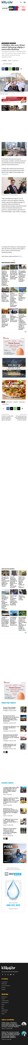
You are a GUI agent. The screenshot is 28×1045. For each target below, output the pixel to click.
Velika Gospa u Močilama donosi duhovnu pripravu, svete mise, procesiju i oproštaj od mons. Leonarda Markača (11, 1024)
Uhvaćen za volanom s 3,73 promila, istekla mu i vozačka (11, 728)
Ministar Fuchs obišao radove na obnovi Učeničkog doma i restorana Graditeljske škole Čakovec (10, 831)
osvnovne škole (5, 404)
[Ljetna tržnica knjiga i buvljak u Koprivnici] (23, 710)
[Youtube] (11, 975)
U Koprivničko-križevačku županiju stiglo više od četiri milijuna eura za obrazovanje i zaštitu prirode (11, 790)
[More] (21, 68)
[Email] (13, 68)
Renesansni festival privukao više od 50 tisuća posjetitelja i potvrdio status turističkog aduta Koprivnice (11, 718)
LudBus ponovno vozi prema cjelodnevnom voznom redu (9, 746)
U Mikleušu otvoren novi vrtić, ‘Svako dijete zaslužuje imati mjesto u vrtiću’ (10, 821)
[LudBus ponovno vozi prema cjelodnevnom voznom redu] (23, 746)
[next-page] (7, 752)
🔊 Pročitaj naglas (7, 63)
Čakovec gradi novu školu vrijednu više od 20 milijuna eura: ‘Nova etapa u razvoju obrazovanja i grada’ (11, 800)
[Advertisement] (14, 27)
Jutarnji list (5, 174)
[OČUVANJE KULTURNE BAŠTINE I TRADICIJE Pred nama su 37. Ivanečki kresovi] (23, 737)
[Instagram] (8, 975)
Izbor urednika (8, 1019)
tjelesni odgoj (22, 402)
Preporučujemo (5, 43)
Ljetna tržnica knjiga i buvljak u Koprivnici (9, 708)
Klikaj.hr (5, 60)
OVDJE (20, 256)
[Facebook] (3, 68)
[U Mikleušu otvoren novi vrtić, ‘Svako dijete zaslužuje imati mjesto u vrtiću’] (23, 821)
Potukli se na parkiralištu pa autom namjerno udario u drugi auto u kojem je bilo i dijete (7, 418)
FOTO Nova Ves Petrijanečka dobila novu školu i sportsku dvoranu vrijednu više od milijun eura (10, 811)
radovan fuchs (9, 402)
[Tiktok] (5, 975)
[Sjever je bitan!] (9, 2)
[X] (6, 68)
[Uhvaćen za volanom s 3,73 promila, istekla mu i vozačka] (23, 729)
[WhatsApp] (10, 68)
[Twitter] (13, 975)
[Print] (17, 68)
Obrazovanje (13, 43)
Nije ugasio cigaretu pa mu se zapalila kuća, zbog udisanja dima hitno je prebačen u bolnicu (20, 418)
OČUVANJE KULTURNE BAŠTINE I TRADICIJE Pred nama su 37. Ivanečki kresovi (11, 737)
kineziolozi (15, 402)
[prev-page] (4, 752)
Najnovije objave (9, 702)
